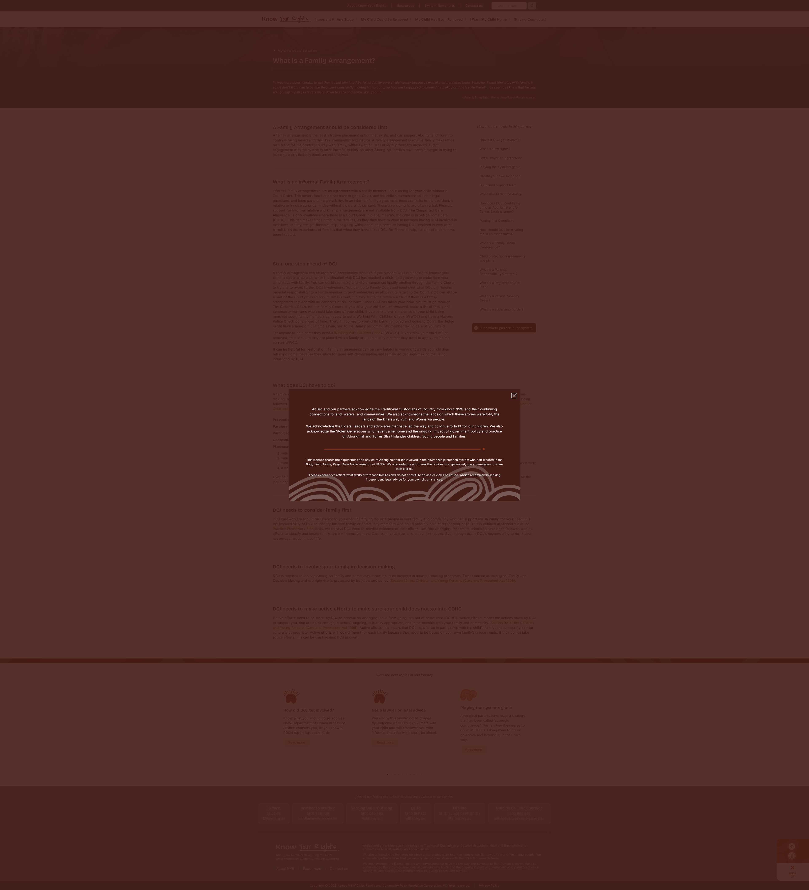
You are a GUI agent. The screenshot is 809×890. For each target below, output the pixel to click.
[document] (404, 445)
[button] (514, 395)
